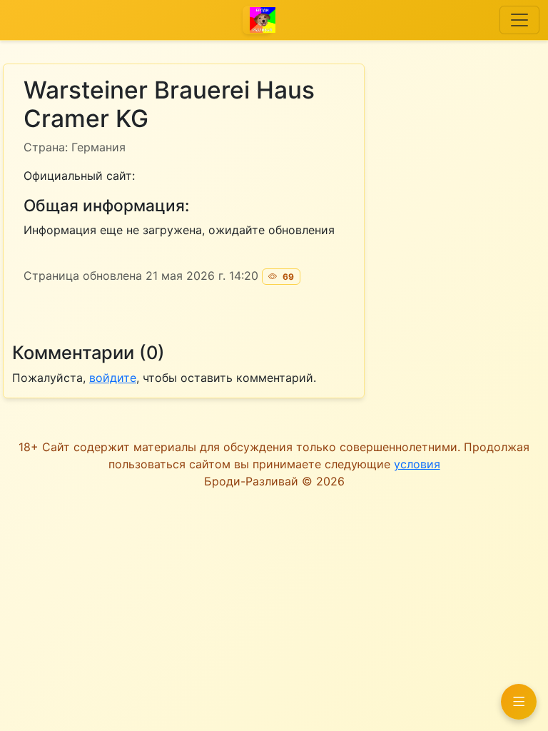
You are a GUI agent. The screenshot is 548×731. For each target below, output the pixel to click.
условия (417, 464)
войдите (112, 377)
